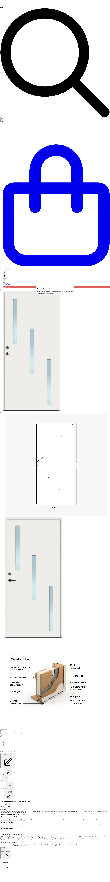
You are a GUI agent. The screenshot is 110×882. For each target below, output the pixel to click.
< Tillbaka (7, 268)
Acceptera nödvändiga (41, 293)
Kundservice (2, 0)
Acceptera (52, 293)
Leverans (19, 864)
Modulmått (5, 864)
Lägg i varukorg (3, 809)
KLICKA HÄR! (22, 814)
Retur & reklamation (24, 864)
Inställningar (48, 293)
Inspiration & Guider (6, 284)
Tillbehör (4, 278)
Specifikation (3, 847)
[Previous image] (0, 289)
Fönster (4, 274)
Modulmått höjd (3, 732)
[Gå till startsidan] (55, 141)
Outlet (4, 282)
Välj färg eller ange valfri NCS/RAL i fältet (8, 751)
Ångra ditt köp (14, 864)
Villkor (10, 864)
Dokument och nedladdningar (6, 851)
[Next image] (0, 412)
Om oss (8, 864)
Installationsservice (6, 283)
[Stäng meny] (9, 268)
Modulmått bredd (3, 729)
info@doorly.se (3, 1)
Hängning (2, 733)
